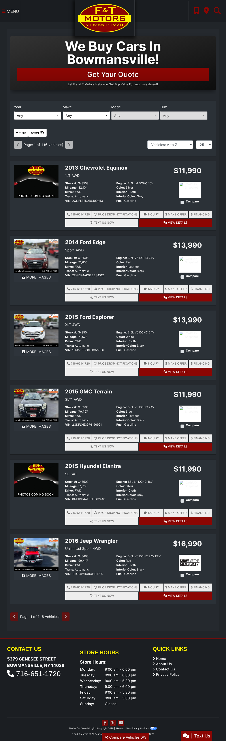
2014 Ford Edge (85, 242)
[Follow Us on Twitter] (113, 723)
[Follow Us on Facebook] (105, 723)
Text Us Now (103, 222)
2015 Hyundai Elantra (93, 466)
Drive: (69, 192)
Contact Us (165, 669)
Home (161, 658)
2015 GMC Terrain (88, 391)
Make (67, 107)
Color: (120, 187)
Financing (201, 214)
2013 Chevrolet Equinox (96, 168)
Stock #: (71, 183)
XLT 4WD (72, 324)
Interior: (122, 192)
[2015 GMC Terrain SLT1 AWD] (36, 405)
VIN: (68, 200)
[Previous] (18, 144)
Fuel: (119, 200)
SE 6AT (71, 474)
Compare (192, 201)
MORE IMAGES (38, 277)
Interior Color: (126, 196)
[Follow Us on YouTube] (121, 723)
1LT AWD (72, 175)
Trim (163, 107)
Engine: (121, 183)
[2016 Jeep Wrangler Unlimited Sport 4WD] (36, 554)
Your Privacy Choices (137, 728)
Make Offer (176, 214)
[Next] (69, 144)
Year (17, 107)
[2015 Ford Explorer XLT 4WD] (36, 330)
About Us (164, 664)
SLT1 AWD (73, 399)
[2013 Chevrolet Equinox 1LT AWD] (36, 181)
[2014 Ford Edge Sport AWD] (36, 255)
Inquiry (153, 214)
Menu (12, 11)
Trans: (69, 196)
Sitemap (119, 728)
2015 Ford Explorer (89, 317)
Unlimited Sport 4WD (83, 548)
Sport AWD (74, 250)
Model (116, 107)
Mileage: (71, 187)
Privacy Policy (168, 674)
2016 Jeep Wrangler (91, 541)
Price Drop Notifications (117, 214)
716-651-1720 (80, 214)
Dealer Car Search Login (82, 728)
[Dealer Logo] (104, 17)
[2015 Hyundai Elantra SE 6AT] (36, 479)
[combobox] (38, 115)
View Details (177, 222)
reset (35, 133)
